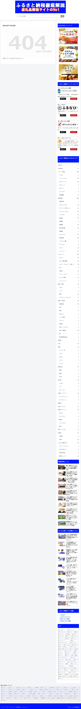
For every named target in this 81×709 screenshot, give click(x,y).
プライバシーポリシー (10, 707)
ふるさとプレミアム (65, 616)
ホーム (3, 707)
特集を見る (63, 98)
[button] (62, 16)
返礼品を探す (73, 98)
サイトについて (24, 707)
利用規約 (18, 707)
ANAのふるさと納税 (65, 621)
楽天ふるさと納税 (64, 618)
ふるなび (62, 614)
